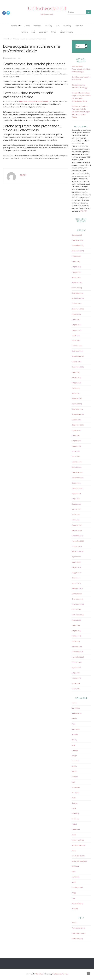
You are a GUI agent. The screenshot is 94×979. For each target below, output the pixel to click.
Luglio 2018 (76, 673)
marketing (67, 26)
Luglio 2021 (76, 499)
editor (23, 174)
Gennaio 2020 (77, 594)
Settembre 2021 (77, 488)
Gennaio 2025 (77, 288)
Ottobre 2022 (76, 420)
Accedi (74, 923)
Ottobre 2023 (76, 362)
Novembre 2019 (78, 604)
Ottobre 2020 (77, 546)
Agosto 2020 (76, 557)
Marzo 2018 (76, 689)
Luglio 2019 (76, 625)
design (74, 756)
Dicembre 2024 (77, 293)
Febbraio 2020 (77, 588)
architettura (76, 708)
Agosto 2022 (76, 430)
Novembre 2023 (78, 356)
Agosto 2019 (76, 620)
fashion (74, 771)
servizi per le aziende (79, 861)
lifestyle (74, 803)
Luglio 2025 (76, 261)
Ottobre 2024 (77, 304)
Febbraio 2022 (77, 462)
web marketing (77, 903)
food (33, 32)
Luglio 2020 (76, 562)
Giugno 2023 (76, 377)
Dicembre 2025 (77, 240)
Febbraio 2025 (77, 282)
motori (74, 824)
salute (74, 835)
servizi (74, 850)
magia (74, 808)
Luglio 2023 (76, 372)
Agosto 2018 (76, 667)
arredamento (16, 26)
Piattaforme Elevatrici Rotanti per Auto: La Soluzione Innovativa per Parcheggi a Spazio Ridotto (81, 111)
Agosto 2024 (76, 314)
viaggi (74, 893)
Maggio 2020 (77, 573)
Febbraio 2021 (77, 525)
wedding (48, 26)
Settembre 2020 (78, 551)
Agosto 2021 (76, 493)
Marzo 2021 (76, 520)
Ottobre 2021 (76, 483)
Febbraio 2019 (77, 646)
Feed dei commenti (79, 933)
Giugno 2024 (76, 325)
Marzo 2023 (76, 393)
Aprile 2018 (76, 683)
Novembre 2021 (78, 478)
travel (53, 32)
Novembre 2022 (78, 414)
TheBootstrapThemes (60, 974)
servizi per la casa (78, 856)
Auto (73, 724)
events (74, 766)
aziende (75, 734)
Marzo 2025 (76, 277)
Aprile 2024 (76, 335)
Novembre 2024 (78, 298)
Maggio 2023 (76, 383)
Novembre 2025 (78, 246)
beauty (74, 740)
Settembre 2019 (78, 615)
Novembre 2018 (78, 657)
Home (5, 39)
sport (74, 872)
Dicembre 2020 (77, 536)
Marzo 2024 (76, 340)
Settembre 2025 (78, 251)
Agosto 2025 (76, 256)
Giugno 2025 (76, 267)
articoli (27, 26)
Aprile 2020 (76, 578)
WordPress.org (77, 939)
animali (74, 703)
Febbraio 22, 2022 (10, 58)
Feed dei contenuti (78, 928)
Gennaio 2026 (77, 235)
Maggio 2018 (76, 678)
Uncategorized (77, 887)
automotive (79, 26)
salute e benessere (66, 32)
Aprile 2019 (76, 641)
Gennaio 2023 (77, 404)
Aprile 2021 (76, 515)
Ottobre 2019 (76, 609)
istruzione (75, 792)
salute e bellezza (78, 840)
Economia (75, 761)
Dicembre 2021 (77, 472)
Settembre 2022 (78, 425)
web (73, 898)
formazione (76, 787)
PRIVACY (84, 211)
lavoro (74, 798)
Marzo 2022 (76, 456)
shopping (75, 866)
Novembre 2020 (78, 541)
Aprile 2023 (76, 388)
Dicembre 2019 (77, 599)
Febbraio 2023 (77, 398)
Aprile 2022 (76, 451)
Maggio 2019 (76, 636)
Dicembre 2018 (77, 652)
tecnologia (37, 26)
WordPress (39, 974)
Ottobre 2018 (77, 662)
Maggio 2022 (76, 446)
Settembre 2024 (78, 309)
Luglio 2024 (76, 319)
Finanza (75, 777)
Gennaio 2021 (77, 530)
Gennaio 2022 (77, 467)
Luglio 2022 (76, 435)
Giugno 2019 (76, 631)
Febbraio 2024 (77, 346)
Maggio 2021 (76, 509)
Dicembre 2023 (77, 351)
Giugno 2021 (76, 504)
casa (57, 26)
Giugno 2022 (76, 441)
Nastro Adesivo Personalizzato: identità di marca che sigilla (81, 69)
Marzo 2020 (76, 583)
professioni (76, 829)
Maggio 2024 (76, 330)
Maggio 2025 (76, 272)
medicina (24, 32)
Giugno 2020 (76, 567)
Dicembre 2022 (77, 409)
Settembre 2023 (78, 367)
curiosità (75, 750)
